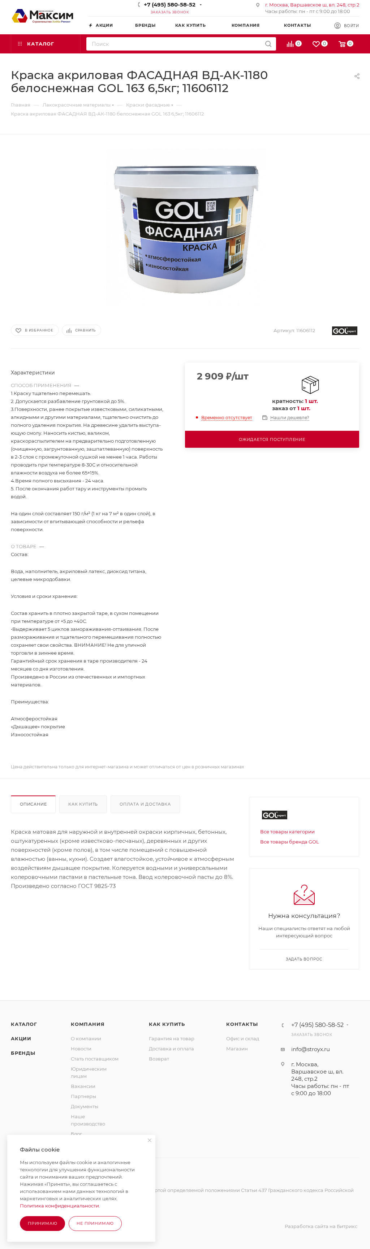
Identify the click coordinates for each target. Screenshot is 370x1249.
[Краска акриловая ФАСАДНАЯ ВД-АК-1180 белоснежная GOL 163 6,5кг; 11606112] (185, 227)
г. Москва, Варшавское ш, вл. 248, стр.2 (312, 5)
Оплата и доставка (145, 804)
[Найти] (268, 44)
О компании (86, 1038)
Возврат (159, 1059)
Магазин (237, 1048)
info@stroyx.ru (310, 1049)
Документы (84, 1106)
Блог (76, 1134)
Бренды (23, 1053)
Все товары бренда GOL (289, 842)
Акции (21, 1038)
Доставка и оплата (171, 1048)
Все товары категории (287, 831)
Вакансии (83, 1086)
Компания (87, 1024)
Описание (33, 804)
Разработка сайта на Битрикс (321, 1226)
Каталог (24, 1024)
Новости (81, 1048)
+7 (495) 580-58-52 (169, 4)
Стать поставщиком (95, 1059)
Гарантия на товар (171, 1038)
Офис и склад (242, 1038)
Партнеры (83, 1096)
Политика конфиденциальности (59, 1206)
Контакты (242, 1024)
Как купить (83, 804)
